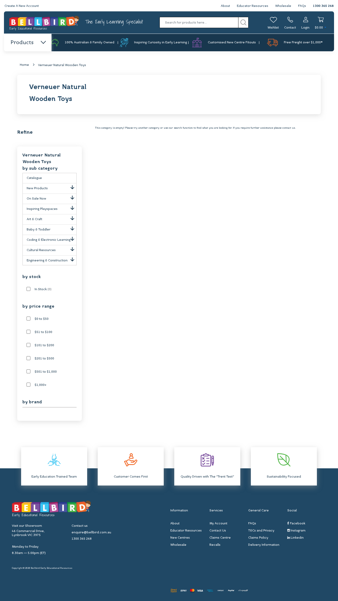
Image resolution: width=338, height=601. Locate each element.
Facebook (297, 523)
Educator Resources (252, 6)
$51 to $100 (43, 332)
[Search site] (243, 22)
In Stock (43, 289)
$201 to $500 (44, 358)
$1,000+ (40, 385)
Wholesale (283, 6)
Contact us (80, 526)
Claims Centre (220, 537)
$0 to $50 (42, 319)
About (225, 6)
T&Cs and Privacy (261, 530)
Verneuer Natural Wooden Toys (62, 65)
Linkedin (297, 537)
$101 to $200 (44, 345)
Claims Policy (258, 537)
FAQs (302, 6)
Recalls (214, 545)
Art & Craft (34, 219)
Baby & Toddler (38, 229)
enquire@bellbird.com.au (91, 532)
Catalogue (34, 178)
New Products (37, 188)
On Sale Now (36, 198)
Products (22, 42)
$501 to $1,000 (46, 371)
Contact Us (217, 530)
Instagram (298, 530)
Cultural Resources (41, 250)
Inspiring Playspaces (42, 209)
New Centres (180, 537)
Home (24, 65)
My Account (218, 523)
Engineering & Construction (47, 260)
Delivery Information (263, 545)
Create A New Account (21, 6)
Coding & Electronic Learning (49, 240)
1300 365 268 (323, 6)
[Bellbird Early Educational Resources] (44, 22)
